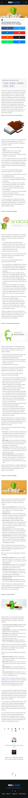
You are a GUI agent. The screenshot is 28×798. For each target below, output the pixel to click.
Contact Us (14, 793)
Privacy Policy (22, 793)
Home (3, 793)
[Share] (7, 28)
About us (8, 793)
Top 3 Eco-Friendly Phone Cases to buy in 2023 (14, 745)
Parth (4, 19)
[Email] (19, 37)
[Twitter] (15, 791)
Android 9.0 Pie (4, 678)
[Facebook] (12, 791)
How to (9, 19)
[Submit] (7, 37)
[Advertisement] (14, 63)
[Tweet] (19, 28)
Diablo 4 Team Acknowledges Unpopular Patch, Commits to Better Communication (14, 758)
